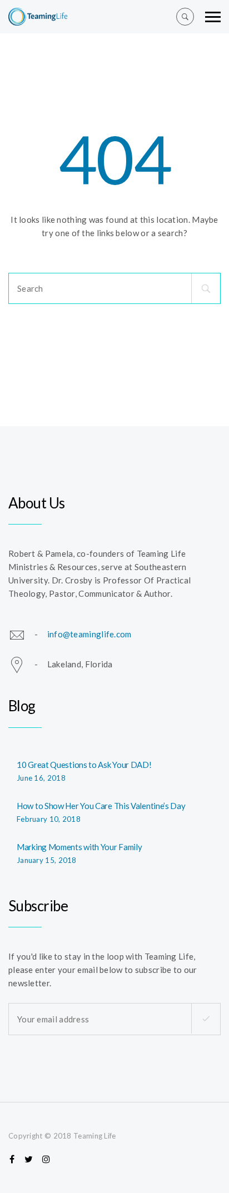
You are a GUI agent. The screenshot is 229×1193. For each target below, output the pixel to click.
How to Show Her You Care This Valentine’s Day (101, 806)
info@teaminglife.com (89, 634)
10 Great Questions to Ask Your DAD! (84, 765)
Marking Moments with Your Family (79, 847)
